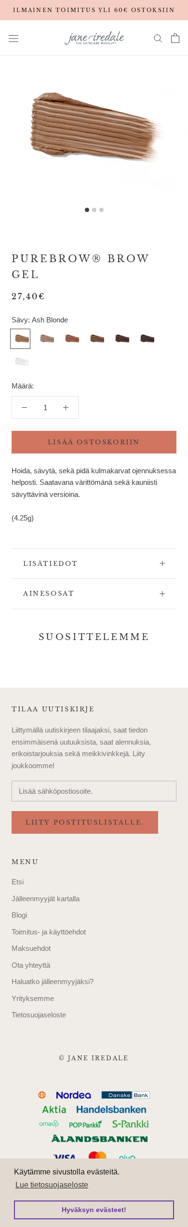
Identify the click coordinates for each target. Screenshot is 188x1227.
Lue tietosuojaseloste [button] (51, 1185)
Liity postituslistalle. (85, 822)
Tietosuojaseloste (39, 1015)
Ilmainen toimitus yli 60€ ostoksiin (94, 10)
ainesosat (48, 593)
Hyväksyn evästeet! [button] (94, 1210)
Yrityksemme (33, 998)
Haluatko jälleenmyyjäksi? (53, 981)
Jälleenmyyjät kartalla (46, 898)
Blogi (19, 915)
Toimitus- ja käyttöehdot (49, 932)
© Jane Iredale (94, 1058)
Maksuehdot (31, 948)
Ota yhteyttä (31, 965)
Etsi (18, 882)
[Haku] (158, 38)
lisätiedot (50, 564)
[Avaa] (13, 38)
